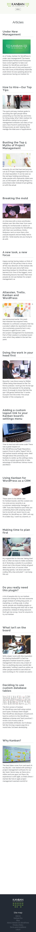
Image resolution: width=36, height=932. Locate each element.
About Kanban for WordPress (18, 922)
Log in (18, 929)
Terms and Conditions (18, 927)
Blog (18, 920)
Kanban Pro (18, 918)
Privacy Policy (18, 925)
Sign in (18, 916)
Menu (18, 9)
